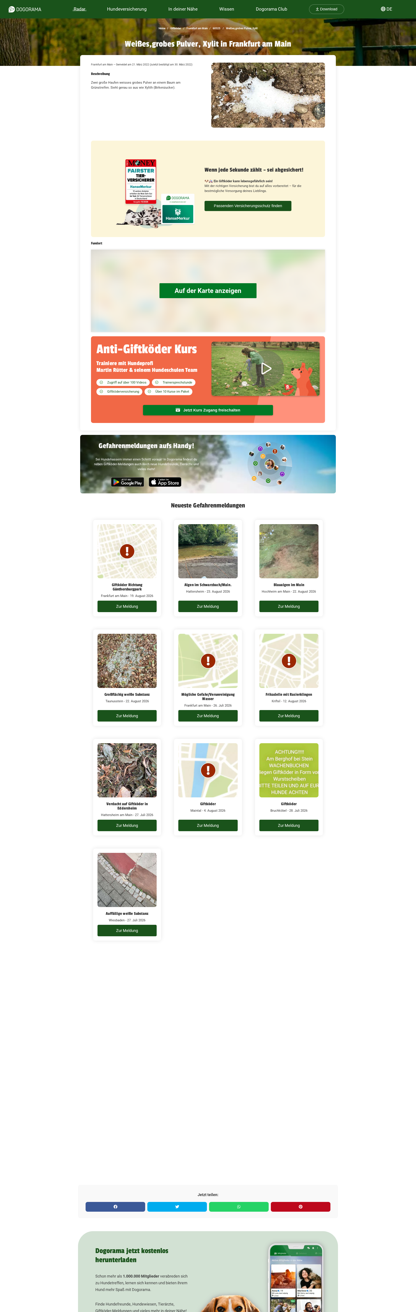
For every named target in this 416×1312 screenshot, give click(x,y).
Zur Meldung (127, 606)
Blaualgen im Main (289, 584)
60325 (216, 28)
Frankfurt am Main (197, 28)
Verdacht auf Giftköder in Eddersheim (127, 806)
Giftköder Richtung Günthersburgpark (127, 587)
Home (162, 28)
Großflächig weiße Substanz (127, 694)
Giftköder (175, 28)
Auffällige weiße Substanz (127, 913)
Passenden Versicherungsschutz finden (248, 206)
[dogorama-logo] (25, 9)
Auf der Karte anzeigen (208, 290)
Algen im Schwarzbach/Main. (208, 584)
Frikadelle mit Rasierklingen (289, 694)
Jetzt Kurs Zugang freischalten (211, 410)
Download (328, 9)
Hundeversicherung (127, 9)
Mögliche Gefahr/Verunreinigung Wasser (208, 696)
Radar (79, 9)
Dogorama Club (271, 9)
